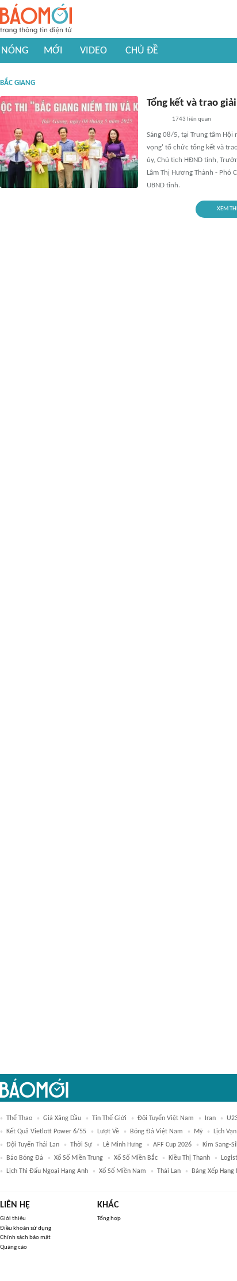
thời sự (81, 1144)
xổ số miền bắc (136, 1158)
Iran (210, 1118)
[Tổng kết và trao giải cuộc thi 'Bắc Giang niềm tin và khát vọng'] (69, 142)
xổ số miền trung (78, 1158)
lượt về (108, 1131)
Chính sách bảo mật (25, 1237)
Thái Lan (169, 1171)
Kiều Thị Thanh (189, 1158)
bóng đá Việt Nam (156, 1131)
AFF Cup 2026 (172, 1144)
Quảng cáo (13, 1247)
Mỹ (198, 1131)
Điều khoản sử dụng (25, 1228)
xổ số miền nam (122, 1171)
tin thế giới (109, 1118)
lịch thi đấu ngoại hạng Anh (47, 1171)
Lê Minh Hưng (122, 1144)
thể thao (19, 1118)
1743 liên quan (191, 119)
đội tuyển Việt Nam (165, 1118)
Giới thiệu (13, 1218)
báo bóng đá (24, 1158)
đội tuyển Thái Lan (32, 1144)
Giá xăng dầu (62, 1118)
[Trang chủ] (36, 19)
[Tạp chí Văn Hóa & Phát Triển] (156, 120)
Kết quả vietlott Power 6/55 (46, 1131)
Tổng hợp (109, 1218)
